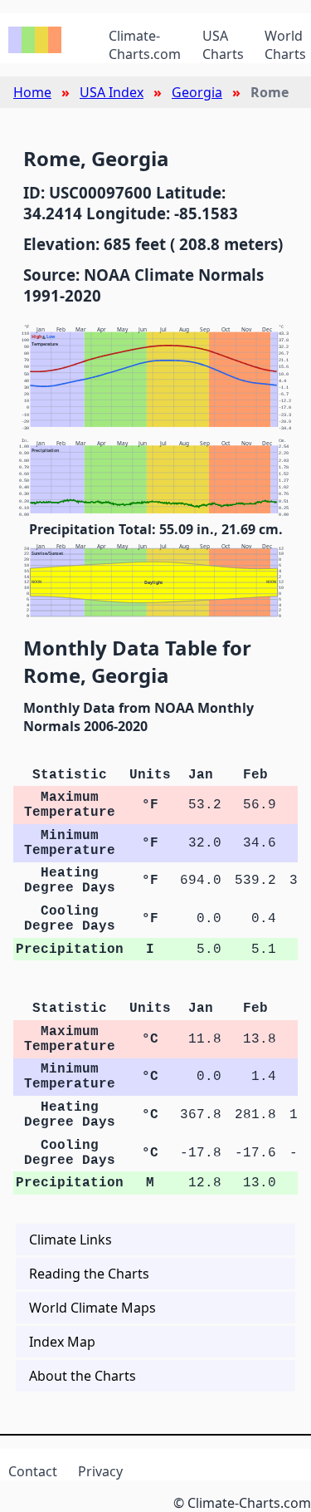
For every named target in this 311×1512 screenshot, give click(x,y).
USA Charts (223, 45)
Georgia (197, 92)
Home (32, 92)
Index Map (62, 1342)
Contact (32, 1471)
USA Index (111, 92)
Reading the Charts (89, 1273)
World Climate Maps (92, 1307)
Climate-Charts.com (145, 45)
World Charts (285, 45)
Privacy (100, 1471)
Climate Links (70, 1239)
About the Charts (82, 1376)
